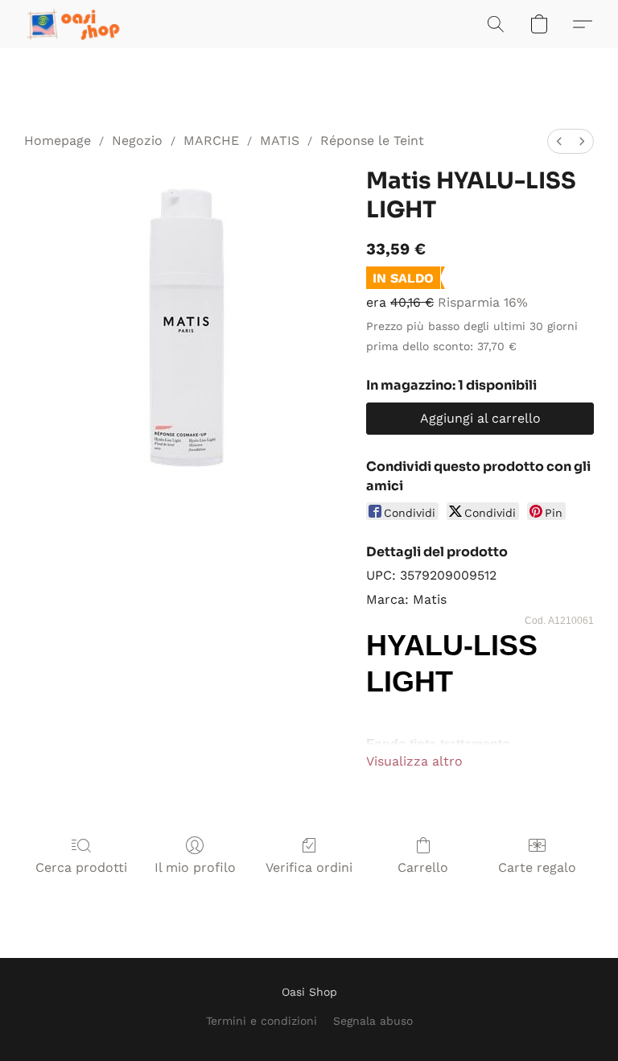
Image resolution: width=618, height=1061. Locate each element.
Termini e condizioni (261, 1020)
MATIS (279, 140)
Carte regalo (537, 867)
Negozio (137, 140)
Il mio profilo (195, 867)
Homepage (57, 140)
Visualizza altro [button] (414, 761)
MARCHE (211, 140)
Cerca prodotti (81, 867)
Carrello (423, 867)
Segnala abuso (373, 1020)
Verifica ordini (309, 867)
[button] (74, 24)
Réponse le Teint (372, 140)
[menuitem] (559, 141)
